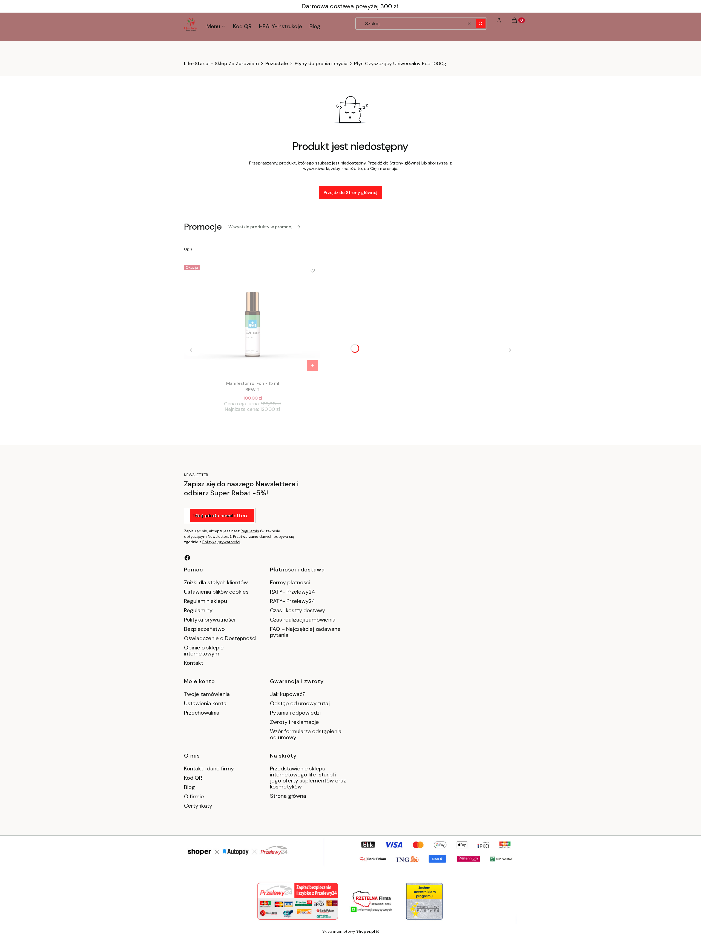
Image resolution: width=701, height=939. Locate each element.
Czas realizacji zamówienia (302, 619)
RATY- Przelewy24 (292, 591)
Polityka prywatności (209, 619)
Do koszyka (312, 365)
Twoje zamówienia (207, 694)
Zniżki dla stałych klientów (216, 582)
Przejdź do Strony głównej (350, 192)
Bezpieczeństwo (204, 628)
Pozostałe (276, 63)
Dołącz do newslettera (222, 515)
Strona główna (288, 795)
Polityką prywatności (221, 541)
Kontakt (193, 662)
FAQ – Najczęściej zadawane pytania (305, 631)
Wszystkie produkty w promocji (261, 227)
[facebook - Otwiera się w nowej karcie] (187, 557)
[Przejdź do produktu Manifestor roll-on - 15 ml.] (252, 318)
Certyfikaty (198, 805)
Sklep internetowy (348, 931)
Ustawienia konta (205, 703)
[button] (480, 23)
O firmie (194, 796)
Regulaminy (198, 610)
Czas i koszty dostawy (297, 610)
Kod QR (193, 777)
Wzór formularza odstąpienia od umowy (305, 734)
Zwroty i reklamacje (294, 722)
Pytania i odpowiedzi (295, 712)
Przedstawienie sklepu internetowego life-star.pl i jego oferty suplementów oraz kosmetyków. (308, 777)
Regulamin (250, 530)
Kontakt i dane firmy (209, 768)
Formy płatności (290, 582)
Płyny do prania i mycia (321, 63)
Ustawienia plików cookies (217, 591)
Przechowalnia (201, 712)
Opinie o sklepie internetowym (204, 650)
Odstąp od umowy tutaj (300, 703)
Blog (189, 787)
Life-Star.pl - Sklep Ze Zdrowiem (221, 63)
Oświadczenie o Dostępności (220, 638)
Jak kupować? (288, 694)
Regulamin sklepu (205, 601)
